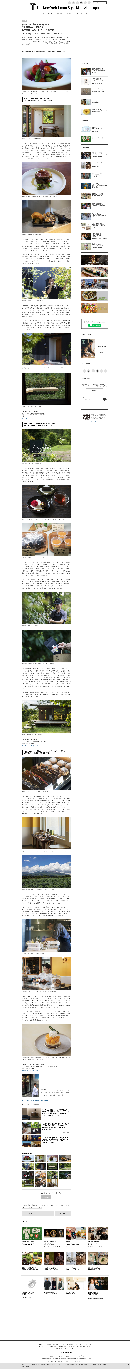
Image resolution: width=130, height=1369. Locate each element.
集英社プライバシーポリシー (76, 1344)
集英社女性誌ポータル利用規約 (60, 1344)
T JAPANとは (42, 1344)
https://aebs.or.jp (94, 421)
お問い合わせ (87, 1344)
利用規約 (49, 1344)
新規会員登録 (94, 390)
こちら (99, 420)
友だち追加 (46, 1197)
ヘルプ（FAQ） (43, 1346)
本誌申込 (102, 353)
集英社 (88, 1346)
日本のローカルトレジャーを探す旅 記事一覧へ (35, 1100)
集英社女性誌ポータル (61, 1348)
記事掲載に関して (63, 1346)
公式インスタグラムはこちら (30, 746)
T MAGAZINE (71, 1348)
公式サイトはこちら (27, 418)
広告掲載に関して (53, 1346)
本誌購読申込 (72, 1346)
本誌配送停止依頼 (81, 1346)
